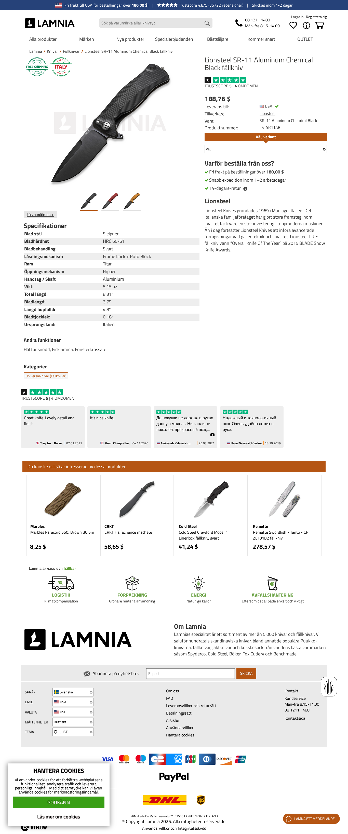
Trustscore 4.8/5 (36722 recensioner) (211, 5)
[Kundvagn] (320, 25)
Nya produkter (130, 39)
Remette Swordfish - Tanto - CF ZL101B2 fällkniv (280, 535)
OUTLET (305, 39)
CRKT (109, 526)
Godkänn (58, 802)
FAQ (169, 698)
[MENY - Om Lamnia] (306, 25)
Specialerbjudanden (174, 39)
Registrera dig (316, 16)
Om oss (172, 691)
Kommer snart (261, 39)
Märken (86, 39)
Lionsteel (267, 113)
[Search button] (207, 23)
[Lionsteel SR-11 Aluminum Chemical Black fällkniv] (110, 123)
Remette (260, 526)
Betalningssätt (179, 713)
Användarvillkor (180, 727)
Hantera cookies (180, 735)
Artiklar (172, 720)
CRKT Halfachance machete (128, 532)
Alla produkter (43, 39)
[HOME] (50, 23)
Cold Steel (188, 526)
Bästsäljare (217, 39)
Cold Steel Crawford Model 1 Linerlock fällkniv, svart (203, 535)
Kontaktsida (295, 718)
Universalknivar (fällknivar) (45, 376)
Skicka (246, 673)
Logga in (297, 16)
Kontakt (291, 691)
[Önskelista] (293, 25)
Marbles (37, 526)
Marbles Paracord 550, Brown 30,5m (62, 532)
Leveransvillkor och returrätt (191, 706)
